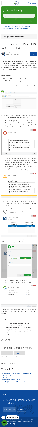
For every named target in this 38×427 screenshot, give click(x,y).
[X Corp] (6, 340)
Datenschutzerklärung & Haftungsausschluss (21, 421)
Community (21, 409)
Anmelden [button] (33, 3)
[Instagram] (11, 424)
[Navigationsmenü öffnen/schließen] (3, 3)
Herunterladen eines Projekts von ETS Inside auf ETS (16, 373)
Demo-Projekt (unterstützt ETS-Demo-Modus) (14, 382)
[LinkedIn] (9, 340)
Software (16, 26)
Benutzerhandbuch (8, 28)
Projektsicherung (6, 375)
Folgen (33, 54)
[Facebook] (2, 340)
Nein (20, 353)
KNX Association (7, 26)
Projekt (17, 28)
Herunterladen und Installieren (10, 380)
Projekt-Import (5, 377)
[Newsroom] (14, 424)
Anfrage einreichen (9, 409)
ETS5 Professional (25, 26)
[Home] (16, 3)
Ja (7, 353)
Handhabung (24, 28)
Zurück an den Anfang (8, 363)
